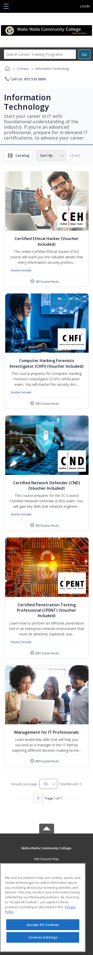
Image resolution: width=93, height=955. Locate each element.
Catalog (22, 155)
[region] (43, 907)
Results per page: (24, 784)
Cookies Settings (43, 937)
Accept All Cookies (43, 924)
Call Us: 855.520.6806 (25, 78)
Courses (23, 69)
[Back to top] (46, 851)
